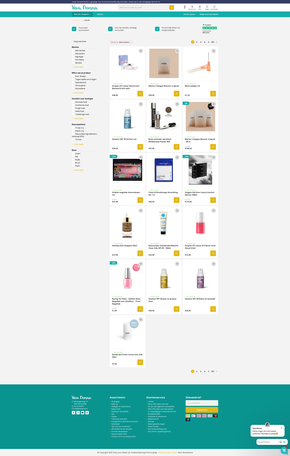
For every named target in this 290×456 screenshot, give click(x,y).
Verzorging (115, 401)
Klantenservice (153, 419)
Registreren (202, 410)
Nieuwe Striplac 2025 (119, 434)
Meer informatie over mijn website (160, 409)
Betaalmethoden (154, 414)
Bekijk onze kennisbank (209, 14)
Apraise (78, 63)
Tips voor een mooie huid (120, 426)
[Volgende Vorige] (216, 42)
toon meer (79, 67)
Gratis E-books (153, 426)
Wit (76, 156)
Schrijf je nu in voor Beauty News (123, 436)
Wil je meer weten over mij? (158, 404)
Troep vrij (79, 128)
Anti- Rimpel (80, 76)
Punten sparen (189, 14)
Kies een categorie (81, 14)
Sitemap (151, 421)
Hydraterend (80, 82)
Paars (77, 166)
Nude (77, 159)
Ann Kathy (79, 59)
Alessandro (80, 53)
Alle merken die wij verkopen (121, 429)
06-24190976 (79, 406)
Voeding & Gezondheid (119, 411)
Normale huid (81, 102)
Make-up (114, 404)
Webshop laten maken (168, 452)
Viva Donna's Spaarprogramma (159, 431)
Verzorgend (80, 85)
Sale (112, 414)
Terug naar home (79, 41)
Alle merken (80, 50)
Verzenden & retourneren (157, 416)
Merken (100, 14)
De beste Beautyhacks (119, 431)
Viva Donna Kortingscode (157, 429)
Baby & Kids (115, 409)
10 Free (78, 139)
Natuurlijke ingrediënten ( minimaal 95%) (84, 135)
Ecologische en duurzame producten (124, 421)
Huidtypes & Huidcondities (121, 406)
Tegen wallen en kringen (85, 79)
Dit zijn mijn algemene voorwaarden (161, 406)
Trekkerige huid (82, 114)
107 (212, 42)
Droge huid (80, 108)
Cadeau (114, 416)
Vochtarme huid (82, 105)
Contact (151, 401)
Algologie (79, 56)
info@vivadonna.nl (80, 409)
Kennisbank (115, 424)
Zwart (77, 153)
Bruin (77, 162)
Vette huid (79, 111)
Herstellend (80, 88)
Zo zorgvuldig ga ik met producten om (162, 411)
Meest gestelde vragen (156, 424)
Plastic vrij (79, 131)
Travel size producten (119, 419)
